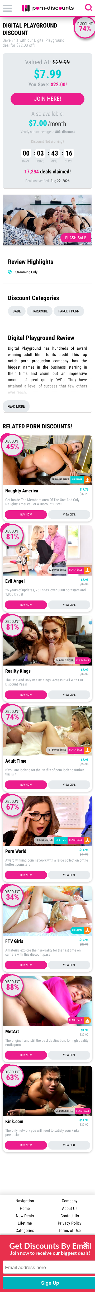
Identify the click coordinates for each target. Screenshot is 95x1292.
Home (25, 1208)
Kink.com (14, 1121)
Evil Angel (15, 581)
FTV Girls (14, 941)
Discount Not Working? (47, 141)
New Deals (25, 1215)
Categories (25, 1230)
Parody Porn (68, 311)
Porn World (15, 851)
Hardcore (39, 311)
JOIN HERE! (47, 98)
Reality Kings (18, 671)
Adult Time (15, 761)
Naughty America (21, 490)
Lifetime (25, 1223)
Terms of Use (70, 1230)
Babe (17, 311)
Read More (16, 406)
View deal (69, 514)
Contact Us (69, 1215)
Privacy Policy (70, 1223)
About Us (69, 1208)
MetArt (12, 1031)
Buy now (26, 514)
